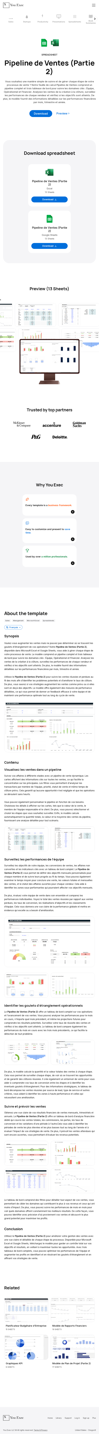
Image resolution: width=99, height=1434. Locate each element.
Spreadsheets (48, 621)
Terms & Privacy (40, 1430)
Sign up (86, 1418)
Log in (77, 1418)
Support (68, 1418)
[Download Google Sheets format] (44, 42)
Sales (7, 621)
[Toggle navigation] (94, 5)
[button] (13, 627)
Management (18, 621)
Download (41, 113)
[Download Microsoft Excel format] (55, 42)
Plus (94, 1418)
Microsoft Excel (33, 621)
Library (59, 1418)
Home (50, 1418)
